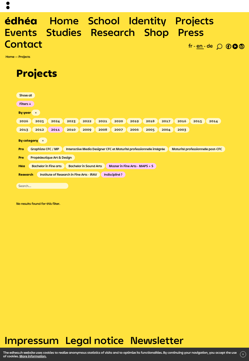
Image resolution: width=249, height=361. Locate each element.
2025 (39, 121)
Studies (63, 32)
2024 (55, 121)
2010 (71, 129)
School (104, 20)
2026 (23, 121)
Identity (147, 20)
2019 (134, 121)
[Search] (219, 46)
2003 (182, 129)
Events (21, 32)
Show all (25, 95)
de (210, 46)
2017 (166, 121)
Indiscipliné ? (113, 174)
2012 (39, 129)
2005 (150, 129)
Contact (23, 44)
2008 (102, 129)
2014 (213, 121)
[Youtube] (235, 46)
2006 (134, 129)
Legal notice (94, 340)
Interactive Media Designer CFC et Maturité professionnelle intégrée (115, 149)
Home (64, 20)
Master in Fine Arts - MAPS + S (131, 166)
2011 (55, 129)
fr (191, 46)
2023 (71, 121)
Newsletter (157, 340)
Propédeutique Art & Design (51, 157)
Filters (23, 104)
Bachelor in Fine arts (47, 166)
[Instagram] (241, 46)
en (200, 46)
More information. (32, 356)
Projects (194, 20)
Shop (156, 32)
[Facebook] (228, 46)
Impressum (32, 340)
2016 (182, 121)
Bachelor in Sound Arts (85, 166)
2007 (118, 129)
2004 (166, 129)
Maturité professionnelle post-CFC (197, 149)
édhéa (21, 20)
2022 (87, 121)
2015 (197, 121)
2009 (87, 129)
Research (113, 32)
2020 (118, 121)
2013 (23, 129)
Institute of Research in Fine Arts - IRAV (68, 174)
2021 (102, 121)
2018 (150, 121)
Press (191, 32)
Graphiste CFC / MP (45, 149)
